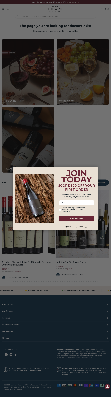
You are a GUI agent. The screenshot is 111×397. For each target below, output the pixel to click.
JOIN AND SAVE (76, 218)
